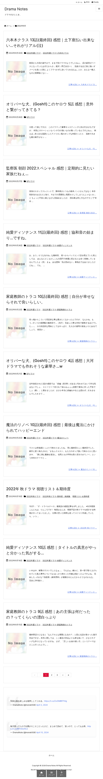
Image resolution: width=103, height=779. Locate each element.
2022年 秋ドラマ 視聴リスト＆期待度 (38, 489)
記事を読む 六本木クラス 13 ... (83, 84)
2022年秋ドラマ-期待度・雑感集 (56, 496)
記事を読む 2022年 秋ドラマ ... (82, 528)
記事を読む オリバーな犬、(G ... (82, 148)
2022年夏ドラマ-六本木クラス (56, 53)
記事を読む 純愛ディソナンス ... (82, 277)
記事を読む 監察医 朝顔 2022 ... (82, 213)
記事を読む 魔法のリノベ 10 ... (83, 469)
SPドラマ (31, 117)
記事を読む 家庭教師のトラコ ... (82, 341)
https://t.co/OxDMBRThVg (55, 701)
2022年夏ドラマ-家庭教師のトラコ (57, 309)
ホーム (80, 2)
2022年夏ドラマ (34, 53)
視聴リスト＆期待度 (80, 496)
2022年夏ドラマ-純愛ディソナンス (57, 245)
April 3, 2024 (42, 705)
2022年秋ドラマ (33, 496)
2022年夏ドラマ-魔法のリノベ (56, 438)
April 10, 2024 (42, 732)
